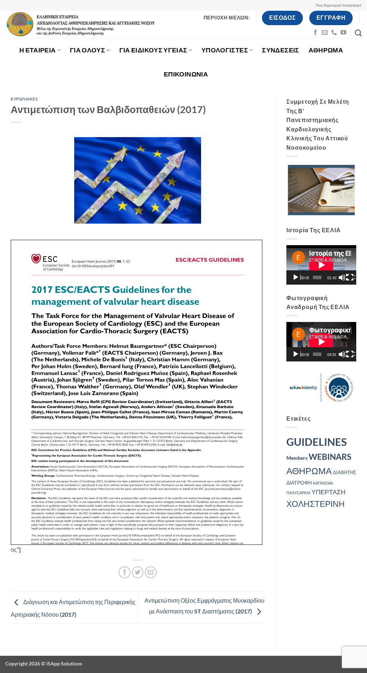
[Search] (358, 33)
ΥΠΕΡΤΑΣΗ (328, 492)
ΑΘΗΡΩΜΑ (326, 50)
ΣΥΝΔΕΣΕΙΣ (280, 50)
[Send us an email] (325, 32)
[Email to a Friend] (151, 572)
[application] (321, 265)
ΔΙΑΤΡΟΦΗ (299, 483)
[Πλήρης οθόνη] (351, 277)
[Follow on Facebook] (315, 32)
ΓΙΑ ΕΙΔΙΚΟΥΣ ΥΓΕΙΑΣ (153, 50)
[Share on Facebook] (124, 572)
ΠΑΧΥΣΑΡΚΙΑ (298, 492)
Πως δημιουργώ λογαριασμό (339, 5)
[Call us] (334, 32)
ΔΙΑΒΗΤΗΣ (344, 472)
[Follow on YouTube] (343, 32)
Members (297, 458)
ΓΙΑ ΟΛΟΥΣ (87, 50)
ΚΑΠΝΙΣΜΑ (323, 483)
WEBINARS (330, 457)
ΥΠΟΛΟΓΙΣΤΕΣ (224, 50)
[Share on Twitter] (138, 572)
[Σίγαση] (342, 277)
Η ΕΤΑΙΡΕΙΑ (37, 50)
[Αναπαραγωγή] (296, 277)
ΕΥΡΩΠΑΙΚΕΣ (24, 99)
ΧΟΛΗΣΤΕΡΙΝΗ (315, 504)
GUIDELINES (316, 441)
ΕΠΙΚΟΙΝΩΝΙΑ (186, 74)
